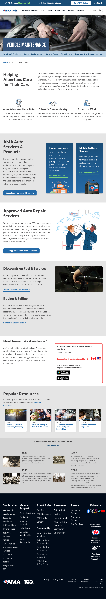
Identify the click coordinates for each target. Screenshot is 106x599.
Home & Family (61, 518)
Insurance (7, 540)
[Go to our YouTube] (103, 511)
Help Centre (25, 528)
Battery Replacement (33, 54)
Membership (8, 510)
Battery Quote (52, 54)
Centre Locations (27, 513)
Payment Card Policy (85, 581)
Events (75, 505)
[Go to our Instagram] (96, 511)
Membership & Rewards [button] (30, 10)
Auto (5, 62)
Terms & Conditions (72, 581)
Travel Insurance (10, 544)
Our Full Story (53, 445)
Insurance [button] (80, 10)
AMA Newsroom (44, 514)
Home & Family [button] (60, 10)
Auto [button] (42, 10)
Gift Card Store (9, 525)
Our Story (41, 510)
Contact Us (25, 517)
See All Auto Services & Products (20, 193)
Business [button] (71, 10)
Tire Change (66, 54)
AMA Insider (42, 518)
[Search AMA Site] (100, 10)
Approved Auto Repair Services (88, 54)
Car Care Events (78, 524)
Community (44, 528)
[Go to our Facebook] (88, 511)
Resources (60, 505)
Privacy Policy (58, 580)
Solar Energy (59, 533)
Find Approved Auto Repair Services (21, 251)
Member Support (25, 507)
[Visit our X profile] (92, 511)
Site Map (46, 580)
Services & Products (12, 54)
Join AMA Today (81, 3)
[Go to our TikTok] (99, 511)
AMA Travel (8, 554)
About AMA (44, 505)
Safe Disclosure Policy (99, 582)
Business (58, 514)
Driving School (9, 529)
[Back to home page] (10, 10)
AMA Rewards (9, 514)
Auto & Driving (60, 510)
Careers (40, 522)
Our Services (10, 505)
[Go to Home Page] (18, 582)
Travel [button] (50, 10)
